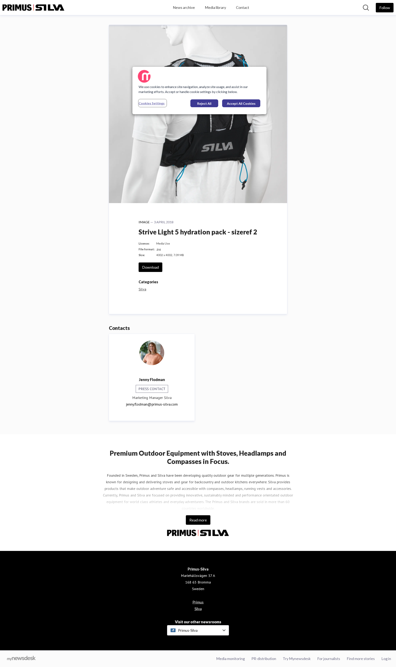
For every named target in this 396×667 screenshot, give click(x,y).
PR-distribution (263, 658)
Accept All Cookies (241, 103)
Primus (198, 602)
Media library (215, 7)
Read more (198, 520)
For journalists (328, 658)
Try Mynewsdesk (297, 658)
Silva (142, 289)
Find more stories (361, 658)
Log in (386, 658)
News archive (184, 7)
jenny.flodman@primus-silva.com (152, 404)
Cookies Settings (152, 103)
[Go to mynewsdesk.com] (21, 658)
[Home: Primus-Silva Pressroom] (33, 7)
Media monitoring (230, 658)
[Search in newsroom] (366, 7)
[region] (199, 90)
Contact (242, 7)
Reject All (204, 103)
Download (150, 267)
